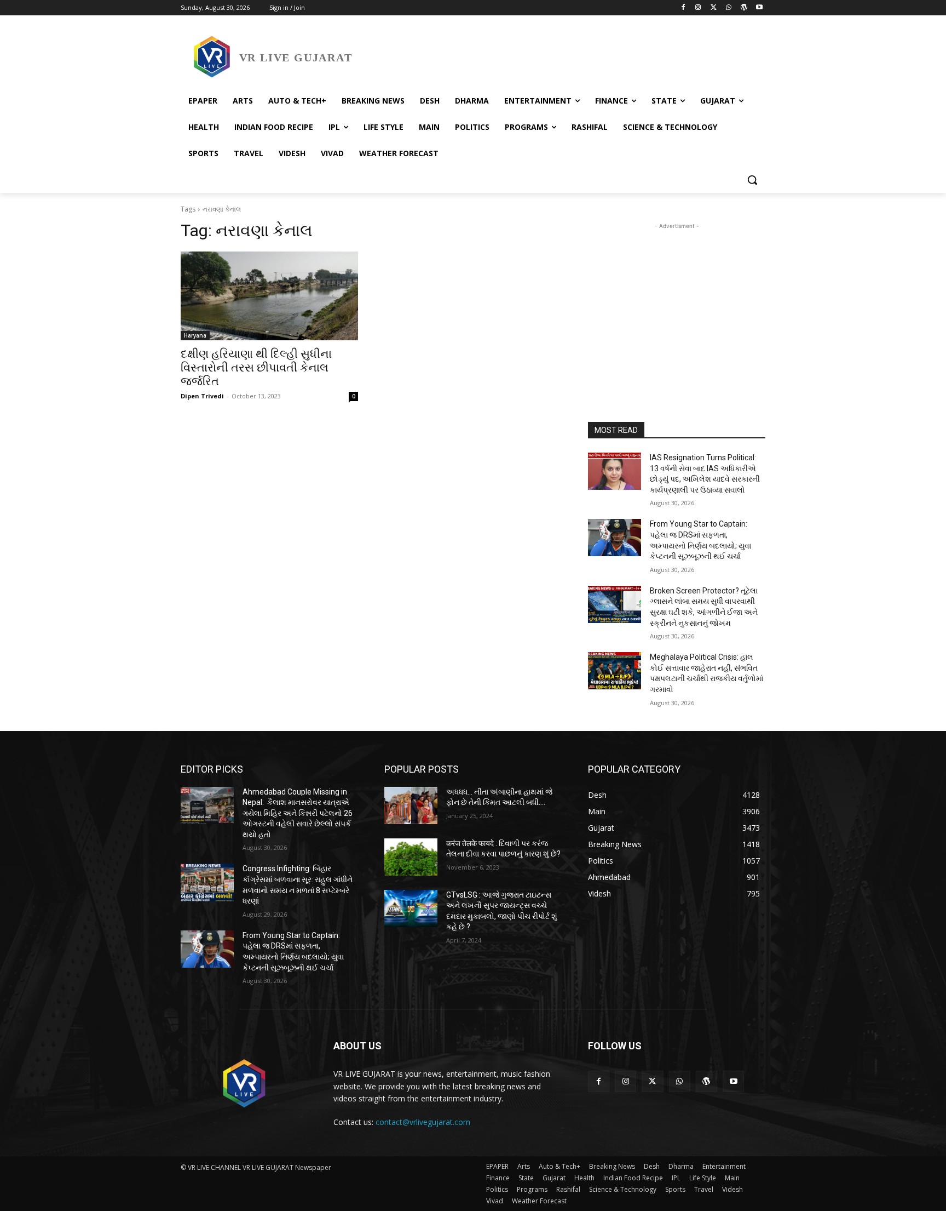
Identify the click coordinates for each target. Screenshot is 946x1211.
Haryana (195, 335)
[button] (752, 180)
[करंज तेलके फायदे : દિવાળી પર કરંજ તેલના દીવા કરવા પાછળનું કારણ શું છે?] (410, 857)
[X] (713, 8)
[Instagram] (698, 8)
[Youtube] (759, 8)
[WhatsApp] (729, 8)
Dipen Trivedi (202, 396)
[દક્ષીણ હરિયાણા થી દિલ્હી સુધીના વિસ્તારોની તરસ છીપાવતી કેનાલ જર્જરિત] (269, 296)
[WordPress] (743, 8)
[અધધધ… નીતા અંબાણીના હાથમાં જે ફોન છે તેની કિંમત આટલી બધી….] (410, 805)
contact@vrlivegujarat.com (423, 1122)
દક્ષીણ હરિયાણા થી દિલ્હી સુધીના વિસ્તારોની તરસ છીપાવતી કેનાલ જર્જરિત (256, 367)
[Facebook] (683, 8)
